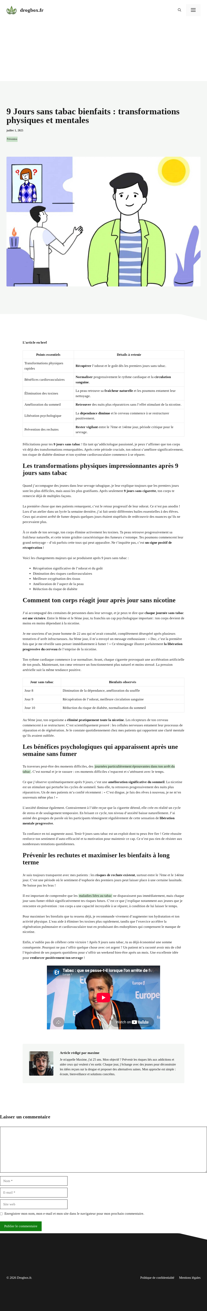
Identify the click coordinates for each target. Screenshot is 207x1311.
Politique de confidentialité (157, 1277)
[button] (179, 10)
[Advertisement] (103, 50)
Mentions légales (190, 1277)
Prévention (12, 139)
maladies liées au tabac (95, 896)
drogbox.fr (31, 10)
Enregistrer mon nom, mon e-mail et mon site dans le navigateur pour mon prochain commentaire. (74, 1214)
